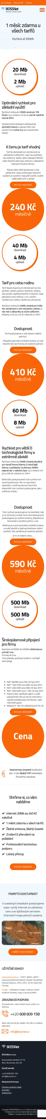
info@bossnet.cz (19, 1031)
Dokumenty (7, 1092)
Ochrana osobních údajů (11, 1087)
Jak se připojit (6, 2)
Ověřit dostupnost (23, 952)
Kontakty (29, 2)
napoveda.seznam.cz (10, 977)
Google (5, 989)
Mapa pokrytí (18, 2)
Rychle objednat (23, 185)
